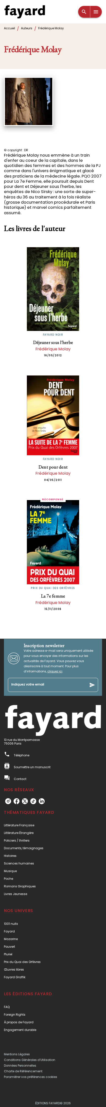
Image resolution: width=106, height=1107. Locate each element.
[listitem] (8, 801)
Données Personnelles (20, 1065)
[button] (53, 825)
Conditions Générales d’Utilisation (29, 1060)
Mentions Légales (17, 1054)
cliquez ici (54, 671)
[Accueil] (24, 11)
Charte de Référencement (23, 1071)
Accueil (9, 28)
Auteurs (26, 28)
